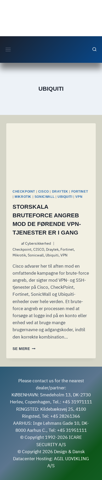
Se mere (24, 349)
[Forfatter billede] (16, 243)
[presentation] (51, 153)
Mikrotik (23, 197)
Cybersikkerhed (38, 243)
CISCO (43, 191)
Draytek (60, 191)
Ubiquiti (65, 197)
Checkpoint (24, 191)
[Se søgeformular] (94, 49)
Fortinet (79, 191)
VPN (78, 197)
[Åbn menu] (8, 49)
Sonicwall (44, 197)
